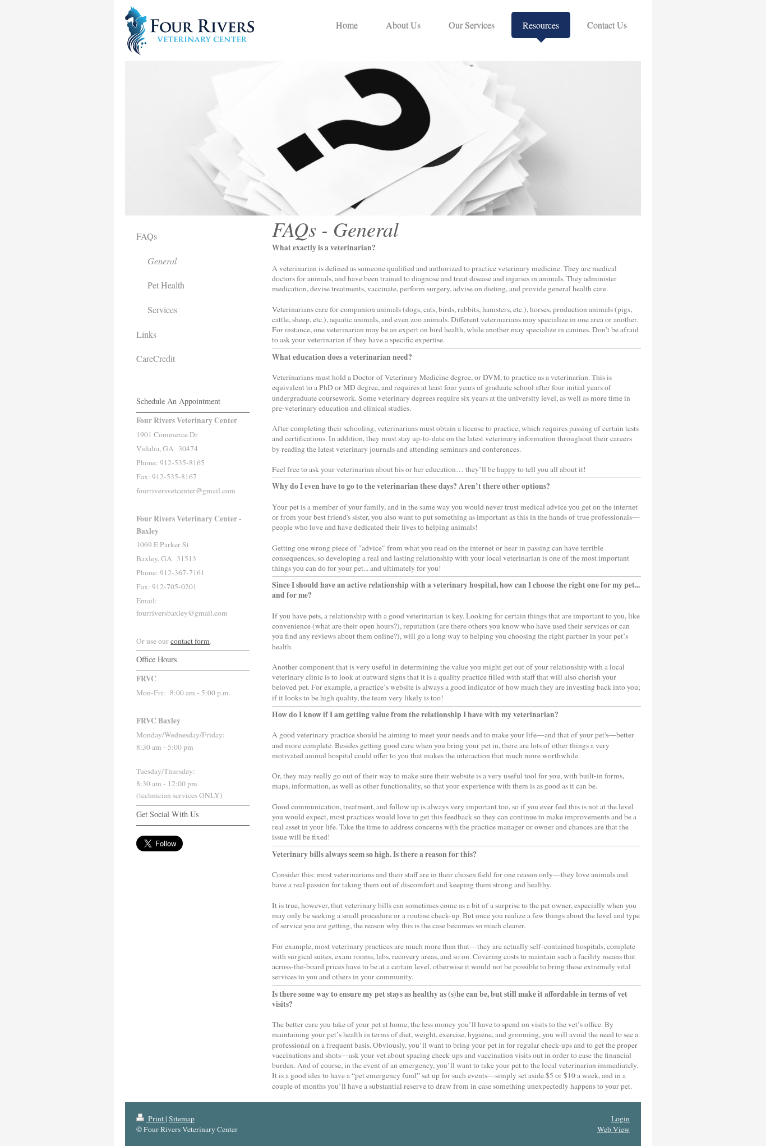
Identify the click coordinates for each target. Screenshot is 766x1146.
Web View (613, 1129)
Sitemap (182, 1118)
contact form (190, 641)
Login (620, 1118)
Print (155, 1118)
